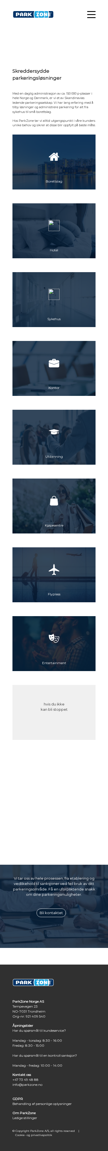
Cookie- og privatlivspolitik (33, 1135)
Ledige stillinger (24, 1118)
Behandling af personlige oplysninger (42, 1104)
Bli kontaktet (51, 912)
